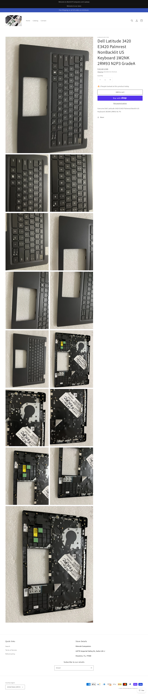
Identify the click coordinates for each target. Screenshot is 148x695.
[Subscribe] (91, 668)
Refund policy (10, 654)
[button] (132, 20)
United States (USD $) (13, 687)
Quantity (100, 75)
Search (7, 646)
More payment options (120, 103)
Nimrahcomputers (127, 688)
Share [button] (102, 117)
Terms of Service (11, 650)
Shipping (100, 72)
